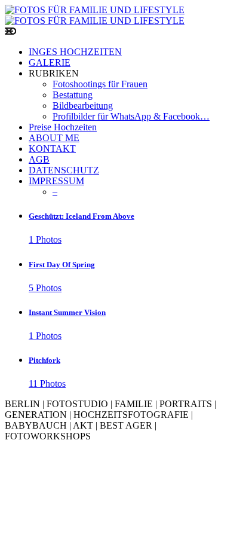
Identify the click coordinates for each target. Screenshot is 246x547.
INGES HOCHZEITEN (75, 52)
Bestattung (73, 95)
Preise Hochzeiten (63, 127)
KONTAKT (52, 148)
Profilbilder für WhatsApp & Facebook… (131, 116)
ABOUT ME (54, 138)
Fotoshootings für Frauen (100, 84)
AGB (39, 159)
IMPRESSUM (56, 181)
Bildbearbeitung (83, 105)
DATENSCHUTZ (64, 170)
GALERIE (49, 62)
